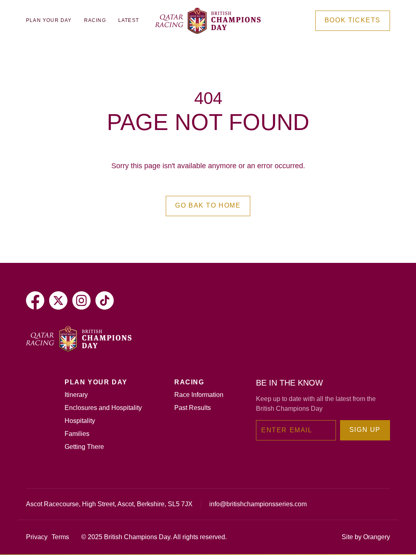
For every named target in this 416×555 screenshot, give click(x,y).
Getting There (84, 446)
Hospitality (80, 420)
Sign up (365, 429)
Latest (128, 20)
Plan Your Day (49, 20)
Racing (95, 20)
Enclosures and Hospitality (103, 407)
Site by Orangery (366, 536)
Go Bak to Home (207, 205)
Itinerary (76, 394)
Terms (60, 536)
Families (77, 433)
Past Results (192, 407)
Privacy (37, 536)
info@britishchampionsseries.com (258, 504)
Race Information (198, 394)
